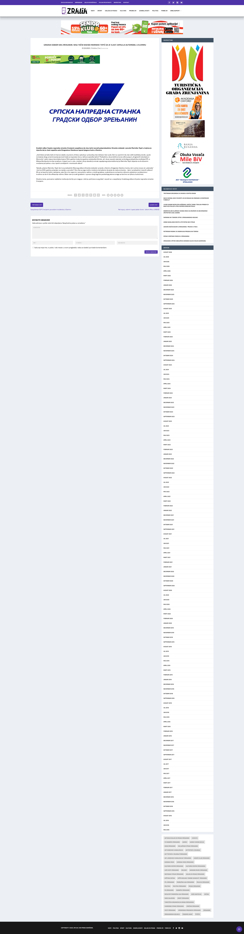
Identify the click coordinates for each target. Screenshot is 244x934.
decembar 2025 (168, 290)
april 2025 (166, 327)
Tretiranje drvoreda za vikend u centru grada (179, 193)
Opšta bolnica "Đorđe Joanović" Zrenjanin (192, 878)
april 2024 (167, 383)
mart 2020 (167, 614)
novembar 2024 (168, 351)
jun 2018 (166, 712)
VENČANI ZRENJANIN (192, 906)
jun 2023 (166, 430)
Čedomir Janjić (188, 914)
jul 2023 (166, 426)
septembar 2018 (168, 698)
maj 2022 (166, 491)
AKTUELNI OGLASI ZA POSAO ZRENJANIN (177, 838)
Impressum (78, 2)
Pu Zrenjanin (169, 890)
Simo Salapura (170, 898)
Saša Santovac (196, 894)
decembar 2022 (168, 459)
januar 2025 (167, 341)
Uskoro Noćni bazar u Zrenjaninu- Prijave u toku (180, 227)
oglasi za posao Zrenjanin (195, 874)
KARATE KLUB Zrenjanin (201, 858)
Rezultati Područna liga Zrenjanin (176, 894)
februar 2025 (168, 336)
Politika (155, 10)
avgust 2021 (167, 534)
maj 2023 (166, 435)
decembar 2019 (168, 628)
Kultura (123, 10)
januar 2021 (167, 567)
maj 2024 (166, 379)
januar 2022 (167, 510)
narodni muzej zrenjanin (198, 870)
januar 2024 (167, 397)
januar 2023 (167, 454)
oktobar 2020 (168, 581)
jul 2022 (166, 482)
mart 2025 (167, 332)
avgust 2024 (167, 365)
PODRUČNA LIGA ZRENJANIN (185, 882)
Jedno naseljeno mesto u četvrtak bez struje (179, 222)
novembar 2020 (168, 576)
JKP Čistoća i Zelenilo (193, 850)
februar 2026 (168, 280)
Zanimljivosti (144, 10)
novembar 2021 (168, 520)
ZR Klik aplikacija (67, 2)
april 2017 (166, 778)
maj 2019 (166, 661)
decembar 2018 (168, 684)
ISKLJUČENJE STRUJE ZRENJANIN (188, 846)
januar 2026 (167, 285)
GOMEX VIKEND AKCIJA (197, 842)
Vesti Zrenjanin (170, 910)
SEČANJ (206, 894)
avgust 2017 (167, 759)
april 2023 (166, 440)
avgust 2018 (167, 703)
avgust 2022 (167, 477)
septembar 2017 (168, 754)
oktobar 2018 (168, 693)
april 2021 (166, 552)
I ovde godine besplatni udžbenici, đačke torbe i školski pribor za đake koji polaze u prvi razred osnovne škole (186, 205)
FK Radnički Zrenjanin (172, 842)
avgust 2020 (167, 590)
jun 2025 (166, 318)
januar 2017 (167, 792)
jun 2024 (166, 374)
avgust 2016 (167, 815)
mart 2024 (167, 388)
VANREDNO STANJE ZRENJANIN (174, 906)
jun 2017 (166, 768)
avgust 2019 (167, 646)
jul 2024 (166, 369)
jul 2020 (166, 595)
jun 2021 (166, 543)
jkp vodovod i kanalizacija (174, 850)
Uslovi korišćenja (90, 2)
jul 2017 (166, 764)
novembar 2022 (168, 463)
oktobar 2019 (168, 637)
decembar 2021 (168, 515)
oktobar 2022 (168, 468)
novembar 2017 (168, 745)
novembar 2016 (168, 801)
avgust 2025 (167, 308)
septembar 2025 (169, 304)
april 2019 (166, 665)
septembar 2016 (168, 811)
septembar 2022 (169, 473)
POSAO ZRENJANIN (194, 886)
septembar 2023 (169, 416)
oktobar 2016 (168, 806)
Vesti (93, 10)
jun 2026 (166, 261)
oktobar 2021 (168, 524)
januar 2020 (167, 623)
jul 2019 (166, 651)
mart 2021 (166, 557)
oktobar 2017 (168, 750)
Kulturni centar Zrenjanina (195, 866)
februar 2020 (168, 618)
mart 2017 (166, 783)
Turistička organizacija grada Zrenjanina (179, 902)
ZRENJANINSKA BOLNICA (172, 914)
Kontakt (126, 2)
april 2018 (166, 721)
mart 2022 (167, 501)
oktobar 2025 (168, 299)
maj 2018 (166, 717)
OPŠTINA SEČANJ (170, 878)
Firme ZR (164, 10)
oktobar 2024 (168, 355)
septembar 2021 (168, 529)
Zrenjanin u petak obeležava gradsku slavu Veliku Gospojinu (184, 241)
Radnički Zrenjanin (182, 890)
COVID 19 (194, 838)
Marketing (117, 2)
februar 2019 (168, 675)
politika (167, 886)
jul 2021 (166, 538)
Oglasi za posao (111, 10)
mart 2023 (167, 444)
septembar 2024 (169, 360)
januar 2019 (167, 679)
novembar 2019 (168, 632)
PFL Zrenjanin (169, 882)
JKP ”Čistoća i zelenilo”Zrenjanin (176, 854)
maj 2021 (166, 548)
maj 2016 (166, 830)
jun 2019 (166, 656)
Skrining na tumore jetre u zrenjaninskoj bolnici (180, 217)
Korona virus (169, 862)
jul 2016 (166, 820)
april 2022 (166, 496)
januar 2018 (167, 736)
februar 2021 (168, 562)
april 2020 (167, 609)
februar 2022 (168, 506)
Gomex (184, 842)
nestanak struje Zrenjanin (174, 874)
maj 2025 (166, 322)
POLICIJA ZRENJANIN (203, 882)
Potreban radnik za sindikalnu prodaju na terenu (180, 231)
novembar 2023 (168, 407)
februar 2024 (168, 393)
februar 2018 (168, 731)
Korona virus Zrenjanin (185, 862)
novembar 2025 (168, 294)
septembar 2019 (168, 642)
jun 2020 (166, 599)
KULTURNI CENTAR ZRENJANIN (174, 866)
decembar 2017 (168, 740)
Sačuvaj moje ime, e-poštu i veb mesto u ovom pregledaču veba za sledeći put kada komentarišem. (70, 247)
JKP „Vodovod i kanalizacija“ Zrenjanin (178, 858)
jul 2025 (166, 313)
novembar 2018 (168, 689)
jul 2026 (166, 257)
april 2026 (166, 271)
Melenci (184, 870)
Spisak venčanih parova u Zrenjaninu (176, 236)
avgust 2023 (167, 421)
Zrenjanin (206, 910)
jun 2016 (166, 825)
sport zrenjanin (183, 898)
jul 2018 (166, 707)
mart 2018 (167, 726)
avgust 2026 (167, 252)
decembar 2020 (168, 571)
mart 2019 (166, 670)
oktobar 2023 (168, 412)
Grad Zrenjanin (170, 846)
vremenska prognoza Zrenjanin (189, 910)
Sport (100, 10)
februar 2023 (168, 449)
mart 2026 (167, 275)
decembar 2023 (168, 402)
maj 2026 (166, 266)
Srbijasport (175, 10)
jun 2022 (166, 487)
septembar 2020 (169, 585)
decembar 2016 (168, 797)
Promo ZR (132, 10)
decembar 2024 (168, 346)
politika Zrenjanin (179, 886)
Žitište (197, 914)
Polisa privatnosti (105, 2)
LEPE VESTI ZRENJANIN (172, 870)
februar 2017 (167, 787)
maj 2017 (166, 773)
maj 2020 (166, 604)
